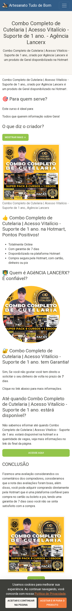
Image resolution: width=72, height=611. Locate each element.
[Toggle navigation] (64, 5)
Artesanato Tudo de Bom (29, 5)
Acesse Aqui (36, 452)
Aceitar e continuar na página (20, 602)
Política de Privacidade (50, 594)
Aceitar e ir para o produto (52, 602)
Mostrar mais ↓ (15, 137)
